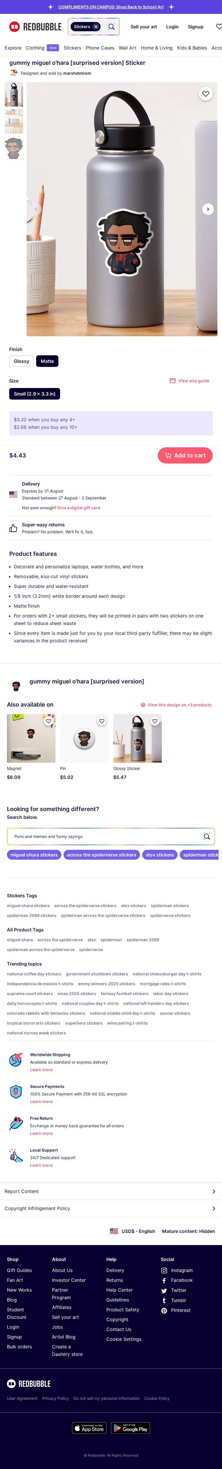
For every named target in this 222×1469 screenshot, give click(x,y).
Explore (13, 48)
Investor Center (69, 1280)
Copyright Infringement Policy (37, 1208)
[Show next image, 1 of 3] (208, 209)
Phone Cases (100, 48)
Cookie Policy (157, 1398)
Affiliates (61, 1307)
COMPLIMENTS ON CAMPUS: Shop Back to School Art (111, 6)
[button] (111, 6)
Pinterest (180, 1310)
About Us (62, 1270)
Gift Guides (19, 1270)
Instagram (182, 1270)
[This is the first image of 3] (36, 209)
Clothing (41, 48)
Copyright (117, 1319)
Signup (14, 1337)
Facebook (182, 1280)
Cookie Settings (123, 1339)
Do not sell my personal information (106, 1398)
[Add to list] (206, 94)
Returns (114, 1280)
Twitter (178, 1290)
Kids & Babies (192, 48)
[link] (34, 855)
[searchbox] (111, 836)
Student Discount (16, 1313)
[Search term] (111, 26)
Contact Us (118, 1329)
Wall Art (127, 48)
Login (13, 1327)
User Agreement (22, 1398)
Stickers (72, 48)
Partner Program (61, 1293)
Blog (12, 1300)
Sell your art (65, 1317)
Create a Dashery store (67, 1350)
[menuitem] (13, 47)
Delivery (115, 1270)
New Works (19, 1290)
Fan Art (15, 1280)
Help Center (119, 1290)
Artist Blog (63, 1337)
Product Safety (122, 1309)
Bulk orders (19, 1347)
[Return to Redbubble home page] (35, 26)
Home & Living (157, 48)
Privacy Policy (55, 1398)
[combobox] (93, 27)
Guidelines (117, 1300)
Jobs (57, 1327)
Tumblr (178, 1300)
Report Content (22, 1191)
